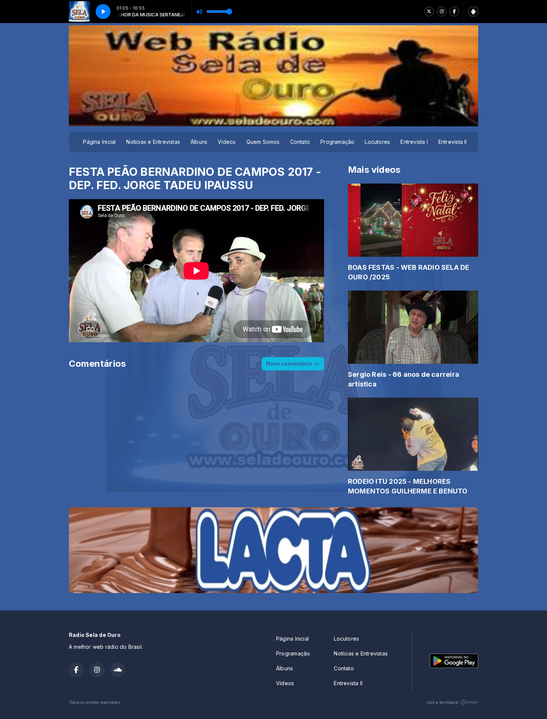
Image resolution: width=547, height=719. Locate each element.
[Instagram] (442, 11)
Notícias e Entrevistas (153, 142)
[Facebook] (454, 11)
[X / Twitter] (429, 11)
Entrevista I (414, 142)
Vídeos (227, 142)
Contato (300, 142)
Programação (337, 142)
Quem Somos (263, 142)
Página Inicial (99, 142)
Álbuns (199, 142)
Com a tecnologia (442, 702)
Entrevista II (452, 142)
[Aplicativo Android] (473, 11)
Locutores (377, 142)
